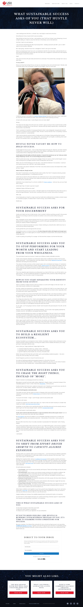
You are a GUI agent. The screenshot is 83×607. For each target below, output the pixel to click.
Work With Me (55, 3)
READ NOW (18, 592)
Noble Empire (36, 393)
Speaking (47, 3)
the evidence (21, 416)
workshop (24, 525)
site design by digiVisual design (49, 603)
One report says (29, 463)
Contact (77, 3)
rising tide (25, 490)
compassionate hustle (47, 407)
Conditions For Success (40, 459)
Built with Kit (41, 559)
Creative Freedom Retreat (40, 116)
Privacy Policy (22, 603)
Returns (7, 603)
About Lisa (65, 3)
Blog (71, 3)
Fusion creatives (48, 182)
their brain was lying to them (33, 404)
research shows (45, 265)
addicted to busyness (56, 260)
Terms (14, 603)
